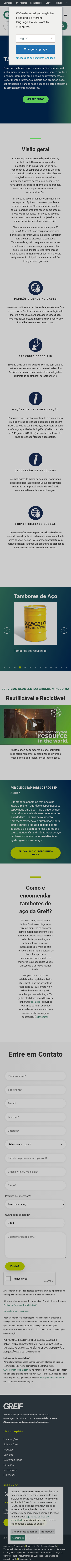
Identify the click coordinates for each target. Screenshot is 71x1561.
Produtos (8, 1449)
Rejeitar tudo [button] (47, 1531)
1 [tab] (4, 667)
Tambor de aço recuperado (30, 650)
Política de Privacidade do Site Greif (20, 1305)
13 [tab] (66, 667)
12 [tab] (61, 667)
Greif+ (48, 3)
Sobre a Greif (10, 1444)
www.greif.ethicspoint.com (15, 1370)
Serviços (8, 1454)
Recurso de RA (25, 1559)
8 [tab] (40, 667)
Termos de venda (49, 1546)
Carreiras (8, 3)
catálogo (35, 1001)
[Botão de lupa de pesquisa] (63, 25)
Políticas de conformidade (40, 1552)
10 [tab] (51, 667)
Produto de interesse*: (18, 1196)
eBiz (15, 1556)
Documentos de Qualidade (30, 1556)
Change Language (35, 49)
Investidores (21, 3)
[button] (65, 15)
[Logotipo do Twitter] (6, 1494)
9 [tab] (46, 667)
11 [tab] (56, 667)
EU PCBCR (9, 1475)
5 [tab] (25, 667)
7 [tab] (35, 667)
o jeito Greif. (42, 1017)
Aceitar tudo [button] (18, 1538)
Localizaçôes (36, 3)
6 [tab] (30, 667)
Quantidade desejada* (17, 1215)
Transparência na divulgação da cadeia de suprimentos (29, 1549)
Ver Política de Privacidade (15, 1311)
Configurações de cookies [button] (24, 1531)
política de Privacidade (14, 1546)
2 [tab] (9, 667)
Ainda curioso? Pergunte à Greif (36, 853)
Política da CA (32, 1546)
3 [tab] (15, 667)
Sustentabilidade (12, 1459)
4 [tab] (20, 667)
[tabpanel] (35, 628)
